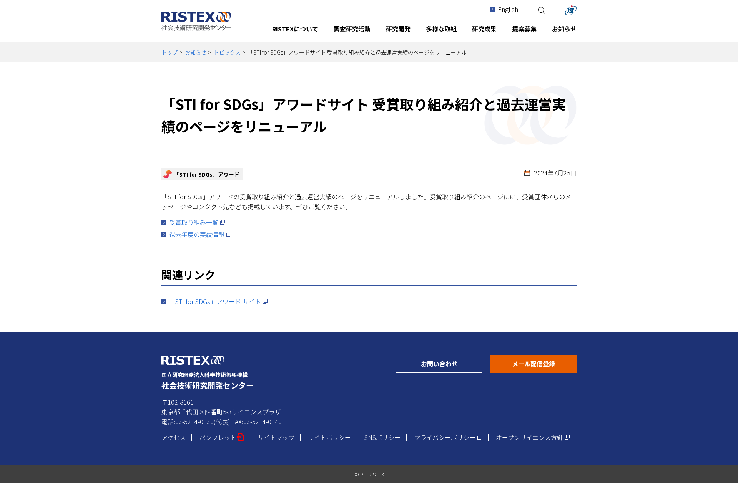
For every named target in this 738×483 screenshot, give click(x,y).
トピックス (227, 52)
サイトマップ (276, 437)
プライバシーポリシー (448, 437)
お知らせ (195, 52)
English (508, 9)
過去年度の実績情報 (200, 234)
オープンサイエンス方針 (533, 437)
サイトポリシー (329, 437)
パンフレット (221, 437)
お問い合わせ (451, 363)
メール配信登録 (544, 363)
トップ (169, 52)
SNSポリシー (382, 437)
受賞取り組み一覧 (197, 222)
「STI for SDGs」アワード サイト (218, 301)
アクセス (173, 437)
